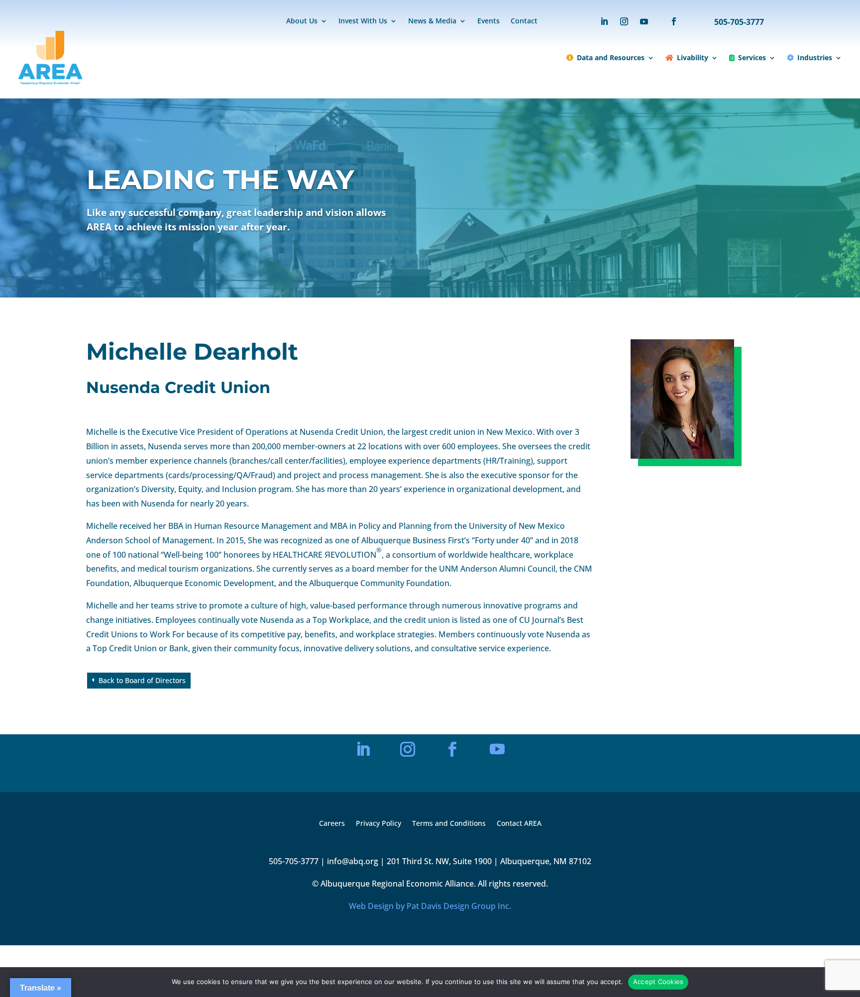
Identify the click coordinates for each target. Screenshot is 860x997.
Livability (692, 57)
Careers (332, 824)
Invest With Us (362, 21)
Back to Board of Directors (142, 680)
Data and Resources (611, 57)
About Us (302, 21)
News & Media (432, 21)
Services (752, 57)
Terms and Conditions (449, 824)
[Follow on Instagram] (624, 21)
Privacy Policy (378, 824)
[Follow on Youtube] (644, 21)
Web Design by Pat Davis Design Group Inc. (430, 905)
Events (488, 21)
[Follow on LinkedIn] (604, 21)
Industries (814, 57)
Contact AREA (519, 824)
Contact (524, 21)
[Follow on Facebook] (669, 21)
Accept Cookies (658, 982)
